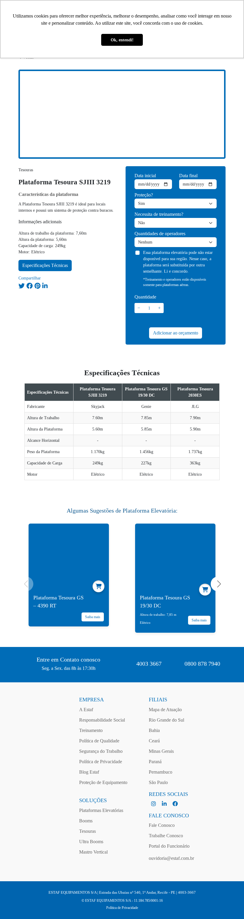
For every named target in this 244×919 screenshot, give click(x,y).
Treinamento (91, 730)
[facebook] (175, 804)
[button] (218, 583)
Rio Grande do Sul (166, 719)
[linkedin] (165, 804)
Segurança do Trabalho (101, 751)
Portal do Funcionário (169, 846)
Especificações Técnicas (45, 265)
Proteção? (143, 194)
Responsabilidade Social (102, 719)
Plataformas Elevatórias (101, 810)
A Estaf (86, 709)
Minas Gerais (161, 751)
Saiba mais (92, 617)
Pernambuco (160, 772)
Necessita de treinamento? (158, 214)
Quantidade (145, 296)
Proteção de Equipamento (103, 782)
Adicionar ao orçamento (175, 332)
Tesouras (87, 831)
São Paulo (158, 782)
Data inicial (145, 175)
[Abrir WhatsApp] (229, 904)
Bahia (154, 730)
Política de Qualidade (99, 740)
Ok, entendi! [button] (122, 39)
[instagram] (154, 804)
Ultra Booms (91, 841)
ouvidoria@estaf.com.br (171, 858)
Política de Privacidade (100, 761)
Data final (188, 175)
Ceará (154, 740)
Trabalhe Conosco (166, 835)
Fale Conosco (162, 825)
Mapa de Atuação (165, 709)
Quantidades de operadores (159, 233)
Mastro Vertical (93, 851)
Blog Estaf (89, 772)
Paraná (155, 761)
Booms (86, 820)
